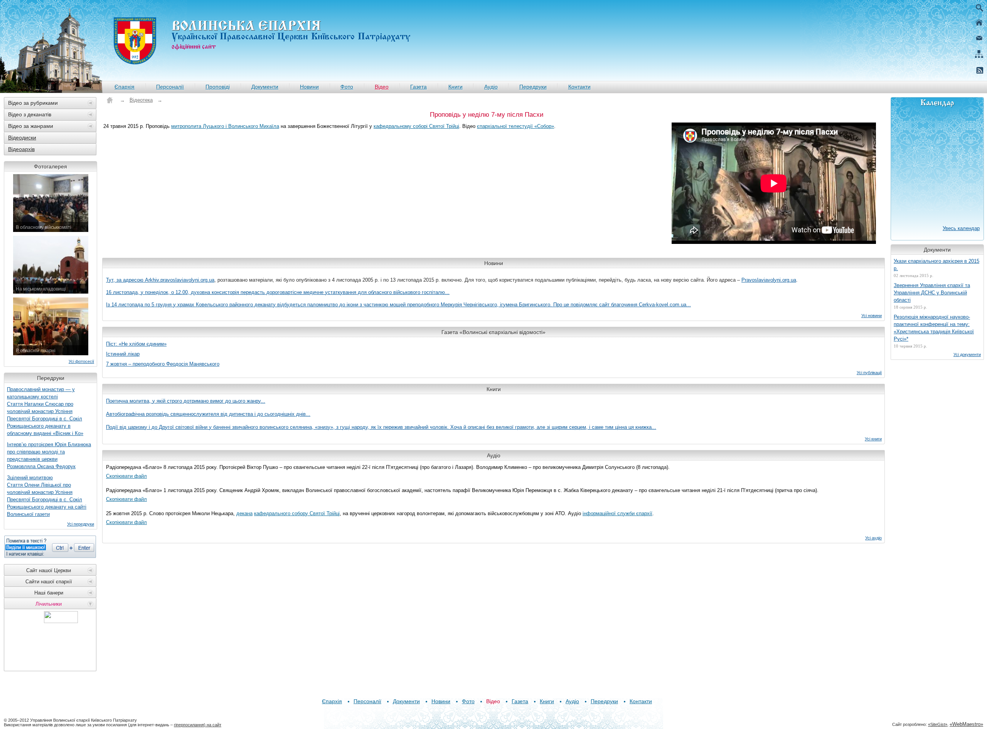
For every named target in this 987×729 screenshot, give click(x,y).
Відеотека (141, 100)
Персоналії (170, 87)
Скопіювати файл (126, 476)
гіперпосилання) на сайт (197, 724)
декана (244, 513)
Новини (309, 87)
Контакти (579, 87)
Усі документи (967, 354)
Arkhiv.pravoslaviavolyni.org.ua (179, 280)
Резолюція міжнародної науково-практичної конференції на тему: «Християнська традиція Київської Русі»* (934, 328)
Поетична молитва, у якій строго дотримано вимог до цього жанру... (185, 401)
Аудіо (491, 87)
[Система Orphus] (50, 546)
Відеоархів (21, 149)
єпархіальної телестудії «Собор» (515, 126)
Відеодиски (22, 137)
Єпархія (125, 87)
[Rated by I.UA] (61, 621)
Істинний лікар (123, 354)
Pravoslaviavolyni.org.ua (768, 280)
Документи (264, 87)
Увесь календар (961, 228)
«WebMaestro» (966, 724)
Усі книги (873, 439)
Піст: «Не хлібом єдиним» (136, 344)
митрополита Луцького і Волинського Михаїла (225, 126)
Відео (382, 87)
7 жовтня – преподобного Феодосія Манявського (162, 364)
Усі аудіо (873, 538)
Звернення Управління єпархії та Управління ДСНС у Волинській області (932, 292)
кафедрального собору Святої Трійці (297, 513)
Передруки (533, 87)
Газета (418, 87)
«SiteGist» (937, 724)
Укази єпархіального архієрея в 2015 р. (936, 264)
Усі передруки (80, 524)
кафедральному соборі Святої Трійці (416, 126)
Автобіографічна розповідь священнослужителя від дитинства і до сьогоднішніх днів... (208, 414)
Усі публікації (869, 372)
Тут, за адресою (125, 280)
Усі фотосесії (81, 361)
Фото (346, 87)
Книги (455, 87)
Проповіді (217, 87)
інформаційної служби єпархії (617, 513)
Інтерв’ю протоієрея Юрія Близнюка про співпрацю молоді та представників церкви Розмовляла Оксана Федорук (49, 455)
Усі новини (871, 315)
